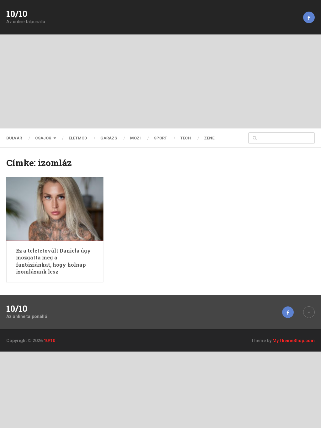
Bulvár (14, 138)
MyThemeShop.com (293, 340)
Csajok (43, 138)
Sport (160, 138)
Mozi (135, 138)
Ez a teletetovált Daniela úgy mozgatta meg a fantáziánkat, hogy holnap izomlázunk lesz (53, 261)
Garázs (108, 138)
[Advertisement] (160, 81)
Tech (185, 138)
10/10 (16, 13)
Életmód (78, 138)
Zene (209, 138)
